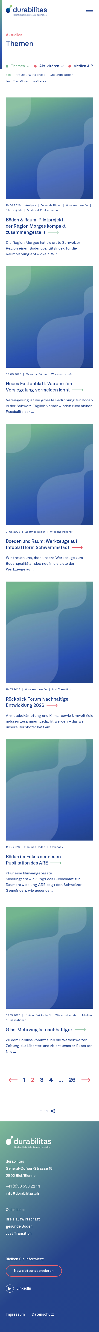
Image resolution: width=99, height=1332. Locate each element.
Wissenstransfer (77, 205)
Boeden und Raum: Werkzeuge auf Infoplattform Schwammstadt (41, 544)
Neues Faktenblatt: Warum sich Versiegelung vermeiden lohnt (39, 387)
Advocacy (56, 847)
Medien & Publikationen (42, 210)
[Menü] (89, 10)
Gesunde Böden (61, 74)
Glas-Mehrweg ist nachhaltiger (39, 1030)
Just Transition (17, 81)
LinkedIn (24, 1288)
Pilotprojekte (14, 210)
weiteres (39, 81)
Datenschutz (43, 1314)
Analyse (30, 205)
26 (72, 1080)
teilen (43, 1111)
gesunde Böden (19, 1226)
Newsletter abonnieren (34, 1271)
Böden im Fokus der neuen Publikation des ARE (33, 860)
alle (8, 74)
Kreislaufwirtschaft (30, 74)
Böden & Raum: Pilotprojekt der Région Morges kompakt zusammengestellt (36, 226)
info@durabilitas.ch (22, 1193)
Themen (18, 66)
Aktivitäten (49, 66)
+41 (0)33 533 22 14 (23, 1186)
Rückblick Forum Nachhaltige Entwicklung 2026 (37, 702)
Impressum (15, 1314)
